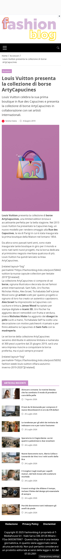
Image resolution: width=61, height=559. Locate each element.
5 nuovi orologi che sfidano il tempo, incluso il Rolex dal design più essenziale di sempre (40, 491)
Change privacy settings (49, 556)
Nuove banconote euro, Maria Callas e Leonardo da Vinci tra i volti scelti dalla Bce (39, 456)
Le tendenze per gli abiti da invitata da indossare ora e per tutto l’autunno (39, 424)
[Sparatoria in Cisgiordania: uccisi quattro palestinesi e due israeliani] (11, 442)
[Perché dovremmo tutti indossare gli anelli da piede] (11, 509)
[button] (58, 48)
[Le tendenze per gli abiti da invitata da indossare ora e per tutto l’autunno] (11, 426)
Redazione (11, 524)
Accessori (7, 71)
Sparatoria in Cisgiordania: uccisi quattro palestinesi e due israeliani (38, 439)
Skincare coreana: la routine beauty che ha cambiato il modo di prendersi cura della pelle (39, 392)
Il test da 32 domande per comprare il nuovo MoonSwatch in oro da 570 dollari (40, 408)
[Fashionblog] (29, 28)
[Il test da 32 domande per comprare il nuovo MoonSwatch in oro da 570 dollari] (11, 411)
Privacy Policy (30, 524)
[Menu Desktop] (5, 47)
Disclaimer (49, 524)
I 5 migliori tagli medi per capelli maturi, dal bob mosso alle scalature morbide (38, 474)
